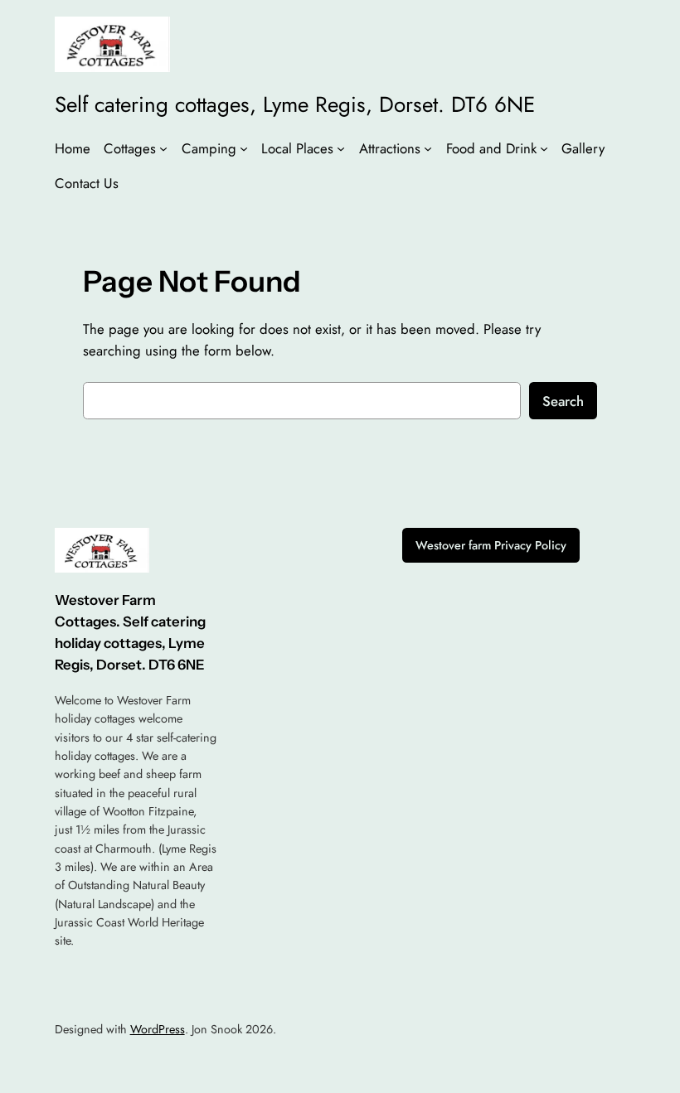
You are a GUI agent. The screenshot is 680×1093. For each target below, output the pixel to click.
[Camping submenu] (244, 147)
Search (563, 401)
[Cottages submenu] (163, 147)
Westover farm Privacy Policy (490, 545)
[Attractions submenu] (428, 147)
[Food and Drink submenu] (544, 147)
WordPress (157, 1029)
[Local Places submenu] (341, 147)
